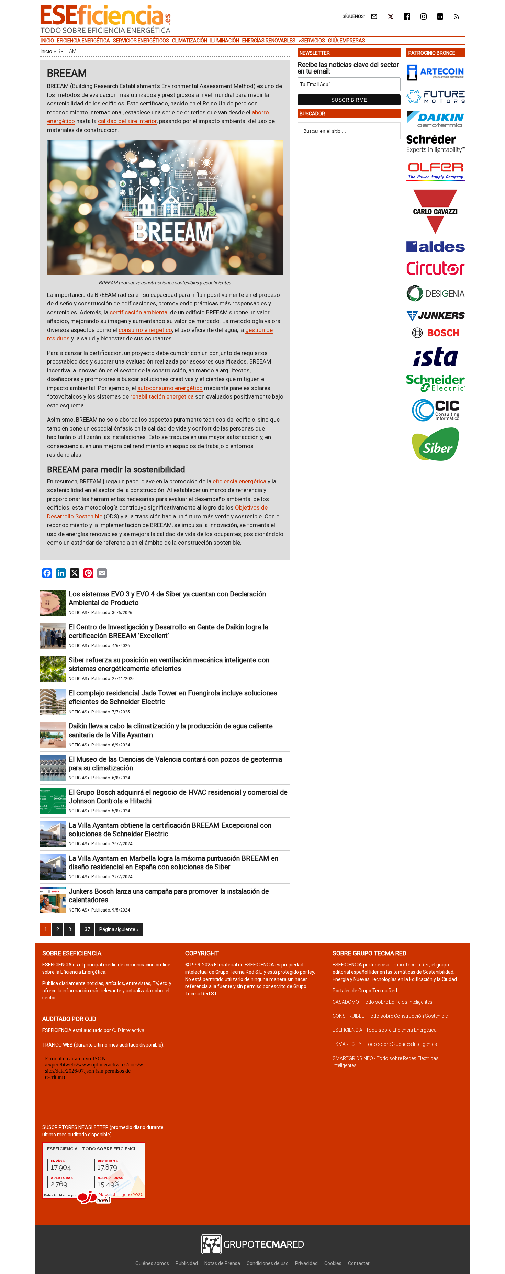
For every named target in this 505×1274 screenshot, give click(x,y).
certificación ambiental (139, 312)
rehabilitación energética (162, 396)
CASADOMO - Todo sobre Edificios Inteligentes (383, 1002)
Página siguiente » (119, 929)
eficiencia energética (239, 481)
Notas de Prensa (222, 1263)
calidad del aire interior (127, 121)
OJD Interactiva (128, 1030)
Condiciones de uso (268, 1263)
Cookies (332, 1263)
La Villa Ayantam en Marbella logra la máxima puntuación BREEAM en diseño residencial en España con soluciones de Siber (173, 862)
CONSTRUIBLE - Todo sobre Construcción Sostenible (390, 1016)
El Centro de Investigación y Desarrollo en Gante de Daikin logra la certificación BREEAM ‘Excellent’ (168, 631)
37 (87, 929)
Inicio (46, 51)
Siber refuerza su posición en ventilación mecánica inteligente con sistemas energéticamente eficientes (169, 664)
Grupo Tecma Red (409, 965)
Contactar (359, 1263)
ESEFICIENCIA (105, 18)
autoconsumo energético (170, 387)
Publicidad (187, 1263)
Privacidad (306, 1263)
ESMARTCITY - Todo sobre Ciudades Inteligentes (385, 1044)
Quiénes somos (152, 1263)
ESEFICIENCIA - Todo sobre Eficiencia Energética (385, 1030)
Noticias (78, 612)
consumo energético (145, 329)
